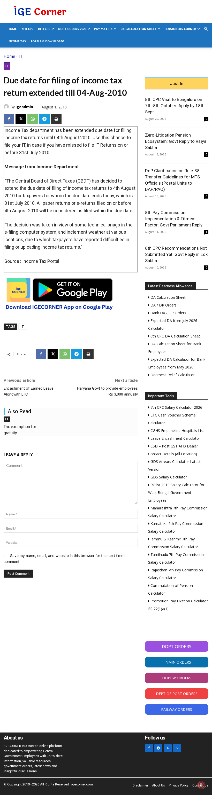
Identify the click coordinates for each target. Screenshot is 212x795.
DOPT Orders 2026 (72, 29)
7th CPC (27, 29)
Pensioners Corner (180, 29)
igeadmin (24, 106)
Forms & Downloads (48, 41)
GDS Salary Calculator (168, 477)
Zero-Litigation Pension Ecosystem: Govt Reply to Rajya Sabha (175, 141)
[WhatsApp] (32, 119)
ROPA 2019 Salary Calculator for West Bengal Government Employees (176, 492)
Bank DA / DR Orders (167, 312)
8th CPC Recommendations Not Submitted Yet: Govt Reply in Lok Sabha (176, 254)
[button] (206, 29)
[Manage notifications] (201, 785)
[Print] (56, 119)
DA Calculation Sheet (138, 29)
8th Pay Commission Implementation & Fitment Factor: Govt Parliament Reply (173, 218)
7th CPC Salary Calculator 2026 (175, 407)
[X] (21, 119)
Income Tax (16, 41)
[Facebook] (9, 119)
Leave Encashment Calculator (174, 438)
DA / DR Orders (163, 305)
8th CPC (44, 29)
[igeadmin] (7, 106)
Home (12, 29)
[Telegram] (44, 119)
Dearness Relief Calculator (172, 374)
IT (21, 56)
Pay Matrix (103, 29)
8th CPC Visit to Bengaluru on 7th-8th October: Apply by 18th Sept (175, 105)
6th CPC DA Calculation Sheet (174, 336)
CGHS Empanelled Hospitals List (176, 430)
